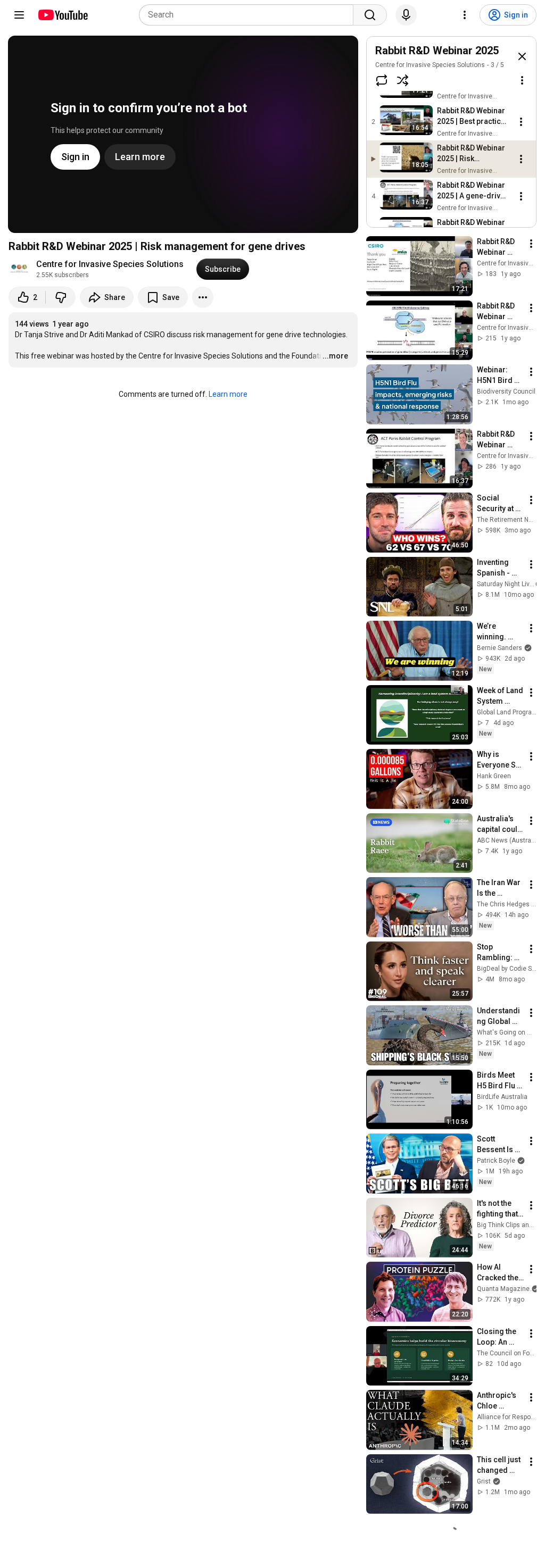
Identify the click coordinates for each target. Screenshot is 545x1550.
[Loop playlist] (381, 80)
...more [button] (335, 356)
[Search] (370, 15)
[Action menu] (522, 80)
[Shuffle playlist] (403, 80)
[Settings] (464, 15)
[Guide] (19, 15)
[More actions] (202, 297)
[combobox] (249, 15)
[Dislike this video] (61, 297)
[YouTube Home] (62, 15)
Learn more (228, 394)
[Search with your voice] (406, 15)
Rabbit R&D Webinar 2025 (437, 50)
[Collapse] (522, 56)
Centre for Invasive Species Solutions (110, 264)
